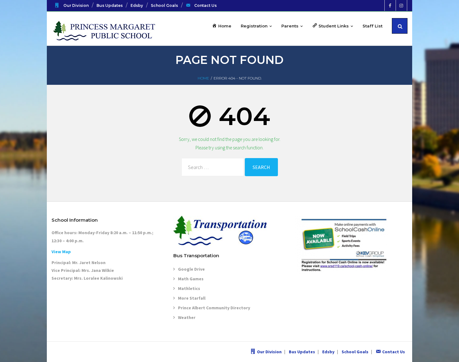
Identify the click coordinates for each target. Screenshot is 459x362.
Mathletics (189, 288)
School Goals (164, 5)
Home (203, 78)
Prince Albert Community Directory (214, 308)
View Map (61, 251)
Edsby (137, 5)
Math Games (191, 279)
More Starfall (191, 298)
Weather (186, 317)
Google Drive (191, 269)
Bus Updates (109, 5)
